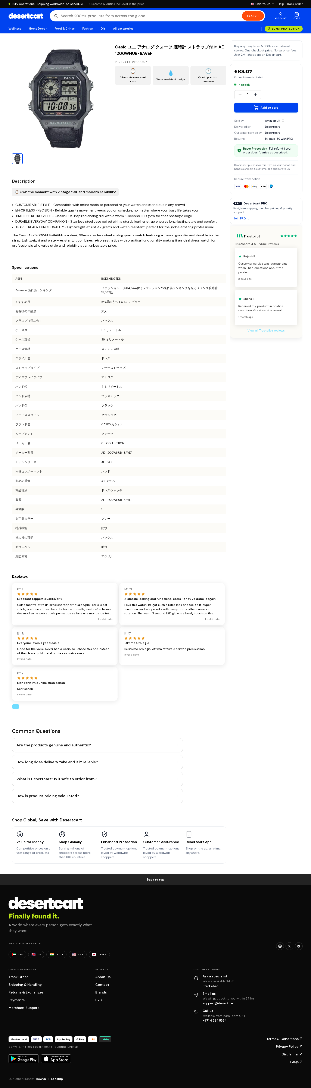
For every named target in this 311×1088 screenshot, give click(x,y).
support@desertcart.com (222, 1003)
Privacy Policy (289, 1046)
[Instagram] (280, 946)
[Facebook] (299, 946)
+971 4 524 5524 (215, 1020)
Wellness (15, 28)
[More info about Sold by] (283, 121)
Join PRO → (241, 218)
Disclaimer (292, 1054)
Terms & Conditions (284, 1039)
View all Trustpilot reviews (266, 330)
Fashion (87, 28)
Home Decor (38, 28)
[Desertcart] (26, 16)
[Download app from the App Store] (56, 1058)
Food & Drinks (65, 28)
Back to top (155, 879)
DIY (103, 28)
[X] (289, 946)
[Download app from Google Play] (23, 1058)
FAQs (296, 1062)
